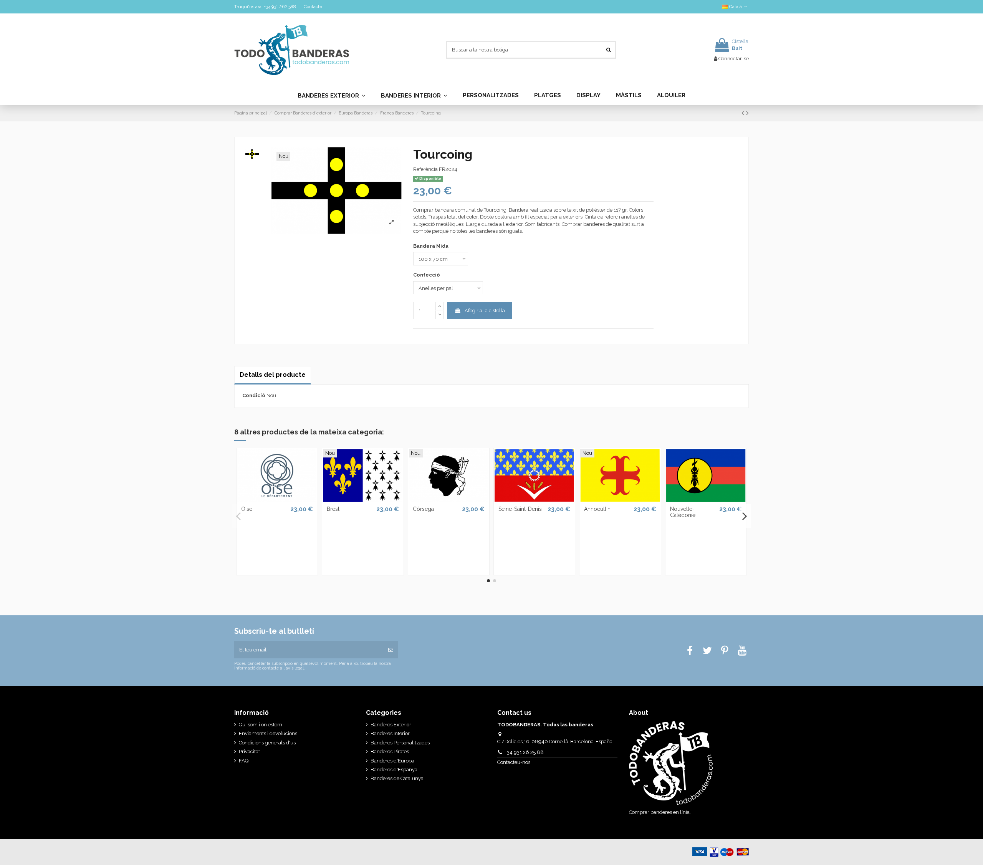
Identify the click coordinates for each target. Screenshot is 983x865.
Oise (246, 509)
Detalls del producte (273, 374)
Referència (425, 169)
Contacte (313, 6)
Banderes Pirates (390, 751)
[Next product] (747, 113)
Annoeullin (597, 509)
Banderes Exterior (391, 724)
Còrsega (423, 509)
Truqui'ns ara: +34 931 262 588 (265, 6)
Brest (333, 509)
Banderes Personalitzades (400, 743)
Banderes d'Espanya (394, 769)
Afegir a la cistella (485, 310)
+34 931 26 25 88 (524, 752)
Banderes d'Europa (392, 761)
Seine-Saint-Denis (520, 509)
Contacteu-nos (514, 762)
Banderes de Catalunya (397, 778)
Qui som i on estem (260, 724)
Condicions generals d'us (267, 743)
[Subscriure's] (390, 650)
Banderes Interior (390, 733)
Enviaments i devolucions (268, 733)
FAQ (243, 761)
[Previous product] (743, 113)
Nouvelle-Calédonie (682, 512)
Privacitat (249, 751)
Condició (253, 395)
